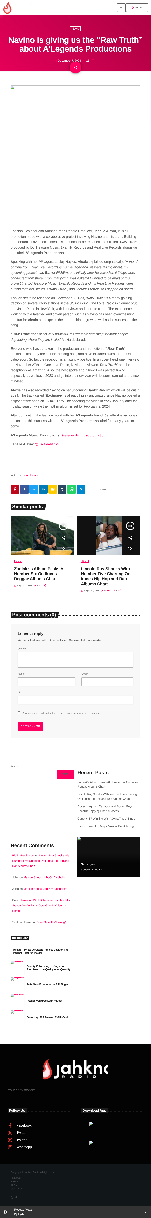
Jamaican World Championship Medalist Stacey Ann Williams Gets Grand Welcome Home (41, 906)
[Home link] (25, 8)
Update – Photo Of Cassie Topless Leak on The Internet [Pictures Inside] (40, 951)
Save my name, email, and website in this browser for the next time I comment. (61, 713)
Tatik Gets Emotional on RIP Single (47, 984)
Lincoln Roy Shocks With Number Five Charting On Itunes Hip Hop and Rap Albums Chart (106, 576)
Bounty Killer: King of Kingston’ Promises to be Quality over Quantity (48, 968)
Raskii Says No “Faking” (51, 922)
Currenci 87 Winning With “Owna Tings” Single (106, 818)
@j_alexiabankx (47, 444)
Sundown (88, 864)
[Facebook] (16, 1198)
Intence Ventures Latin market (44, 1000)
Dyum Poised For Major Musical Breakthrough (106, 826)
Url (19, 692)
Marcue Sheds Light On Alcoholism (45, 877)
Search (14, 766)
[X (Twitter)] (12, 1198)
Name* (21, 673)
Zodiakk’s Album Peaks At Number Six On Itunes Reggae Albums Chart (39, 573)
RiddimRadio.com (23, 855)
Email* (84, 673)
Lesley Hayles (30, 475)
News (75, 29)
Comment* (23, 648)
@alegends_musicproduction (83, 435)
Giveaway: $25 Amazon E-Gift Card (47, 1017)
